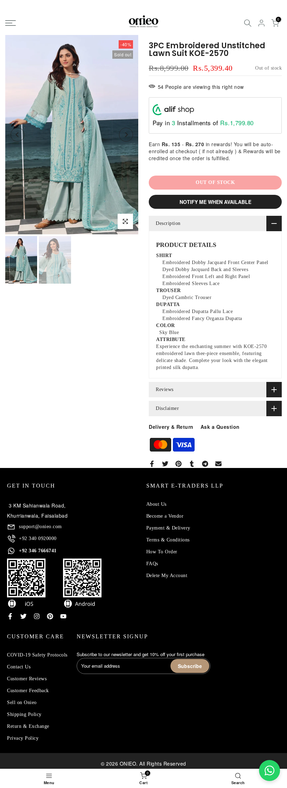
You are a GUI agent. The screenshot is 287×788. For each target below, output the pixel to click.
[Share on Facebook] (152, 464)
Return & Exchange (28, 726)
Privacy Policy (22, 738)
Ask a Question (220, 426)
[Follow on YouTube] (63, 616)
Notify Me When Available (215, 201)
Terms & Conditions (168, 539)
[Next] (126, 135)
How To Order (161, 551)
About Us (156, 504)
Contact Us (18, 666)
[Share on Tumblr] (192, 464)
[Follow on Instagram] (37, 616)
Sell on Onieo (22, 702)
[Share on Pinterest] (178, 464)
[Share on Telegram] (205, 464)
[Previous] (17, 135)
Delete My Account (167, 575)
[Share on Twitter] (165, 464)
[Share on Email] (218, 464)
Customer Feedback (28, 690)
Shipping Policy (24, 714)
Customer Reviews (27, 678)
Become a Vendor (165, 516)
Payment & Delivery (168, 528)
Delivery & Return (171, 426)
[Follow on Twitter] (23, 616)
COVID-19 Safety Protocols (37, 655)
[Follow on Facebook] (10, 616)
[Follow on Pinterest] (50, 616)
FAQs (152, 563)
